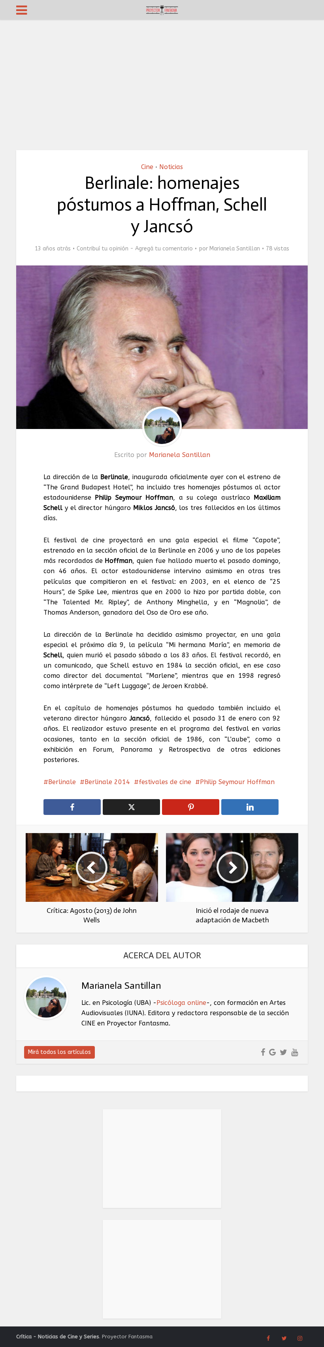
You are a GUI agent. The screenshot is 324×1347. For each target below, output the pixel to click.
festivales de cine (165, 782)
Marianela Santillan (234, 248)
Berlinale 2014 (107, 782)
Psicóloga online (181, 1002)
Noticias (171, 167)
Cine (147, 167)
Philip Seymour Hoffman (237, 782)
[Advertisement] (162, 79)
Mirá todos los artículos (59, 1052)
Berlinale (62, 782)
